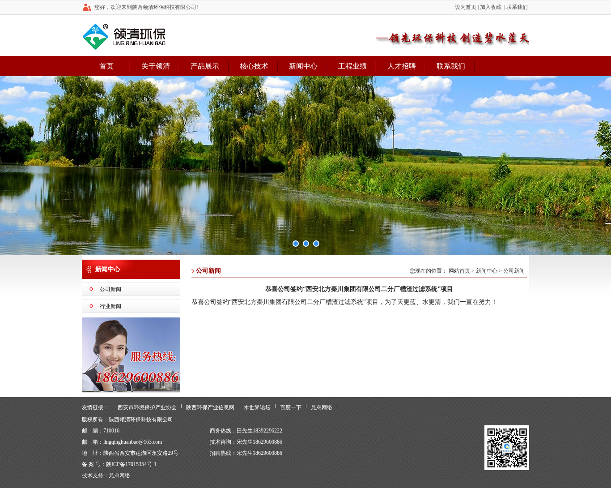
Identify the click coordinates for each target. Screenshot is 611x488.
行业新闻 (110, 306)
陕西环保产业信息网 (210, 407)
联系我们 (517, 7)
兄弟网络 (321, 407)
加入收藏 (490, 7)
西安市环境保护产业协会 (147, 407)
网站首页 (459, 271)
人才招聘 (401, 66)
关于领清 (155, 66)
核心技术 (254, 66)
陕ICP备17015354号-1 (131, 464)
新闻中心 (303, 66)
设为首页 (465, 7)
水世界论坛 (257, 407)
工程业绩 (352, 66)
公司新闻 (110, 289)
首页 (106, 66)
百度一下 (290, 407)
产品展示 (205, 66)
